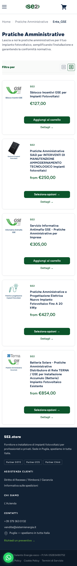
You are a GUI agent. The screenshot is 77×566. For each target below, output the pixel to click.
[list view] (71, 67)
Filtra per (8, 67)
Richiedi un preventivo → (19, 540)
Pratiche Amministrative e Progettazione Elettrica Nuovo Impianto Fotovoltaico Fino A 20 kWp (48, 299)
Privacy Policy (13, 560)
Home (6, 22)
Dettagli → (46, 127)
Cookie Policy (31, 560)
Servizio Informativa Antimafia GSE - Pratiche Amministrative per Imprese (47, 231)
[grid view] (63, 67)
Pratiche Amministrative (31, 22)
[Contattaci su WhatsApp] (8, 557)
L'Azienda (10, 503)
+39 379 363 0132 (15, 521)
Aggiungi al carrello (47, 119)
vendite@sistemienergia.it (20, 527)
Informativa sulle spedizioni (21, 485)
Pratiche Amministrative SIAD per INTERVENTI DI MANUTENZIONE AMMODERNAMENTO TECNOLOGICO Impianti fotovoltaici (47, 161)
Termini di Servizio (52, 560)
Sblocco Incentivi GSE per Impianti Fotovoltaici (48, 94)
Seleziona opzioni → (47, 194)
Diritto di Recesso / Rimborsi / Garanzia (28, 479)
